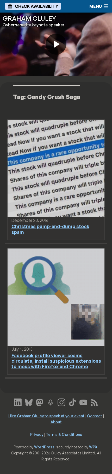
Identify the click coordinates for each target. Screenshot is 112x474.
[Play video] (56, 44)
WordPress (44, 446)
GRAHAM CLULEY (29, 18)
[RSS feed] (94, 401)
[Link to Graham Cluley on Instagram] (61, 401)
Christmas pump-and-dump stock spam (50, 229)
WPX (93, 446)
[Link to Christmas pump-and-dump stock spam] (56, 168)
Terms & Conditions (64, 434)
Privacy (36, 434)
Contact (94, 415)
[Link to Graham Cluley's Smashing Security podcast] (50, 401)
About (56, 421)
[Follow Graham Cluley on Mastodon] (39, 401)
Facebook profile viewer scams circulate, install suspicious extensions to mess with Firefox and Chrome (56, 360)
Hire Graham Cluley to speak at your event (46, 415)
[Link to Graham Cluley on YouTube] (83, 401)
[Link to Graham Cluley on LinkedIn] (18, 401)
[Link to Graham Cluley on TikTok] (72, 401)
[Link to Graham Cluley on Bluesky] (29, 401)
